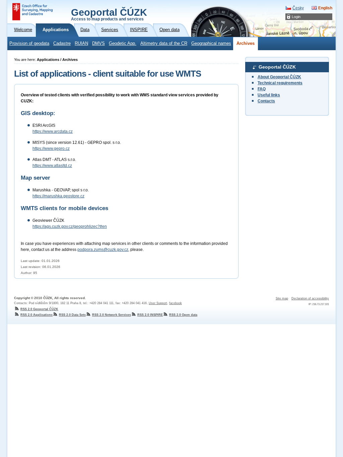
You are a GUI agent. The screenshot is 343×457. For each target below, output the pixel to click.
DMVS (98, 43)
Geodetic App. (122, 43)
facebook (175, 303)
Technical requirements (280, 83)
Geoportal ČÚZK (109, 14)
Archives (245, 43)
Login (296, 17)
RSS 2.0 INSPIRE (150, 314)
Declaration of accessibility (310, 298)
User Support (158, 303)
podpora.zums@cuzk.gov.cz (102, 249)
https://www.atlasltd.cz (52, 165)
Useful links (269, 95)
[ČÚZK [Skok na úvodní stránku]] (32, 12)
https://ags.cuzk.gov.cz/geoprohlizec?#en (69, 226)
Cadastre (62, 43)
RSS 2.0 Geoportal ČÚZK (39, 309)
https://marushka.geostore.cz (58, 196)
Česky (298, 8)
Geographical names (211, 43)
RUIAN (81, 43)
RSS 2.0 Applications (36, 314)
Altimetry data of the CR (163, 43)
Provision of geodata (29, 43)
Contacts (266, 101)
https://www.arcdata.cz (52, 131)
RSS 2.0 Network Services (111, 314)
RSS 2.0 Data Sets (72, 314)
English (325, 8)
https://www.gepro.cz (51, 148)
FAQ (262, 89)
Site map (282, 298)
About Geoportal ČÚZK (279, 77)
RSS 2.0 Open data (183, 314)
